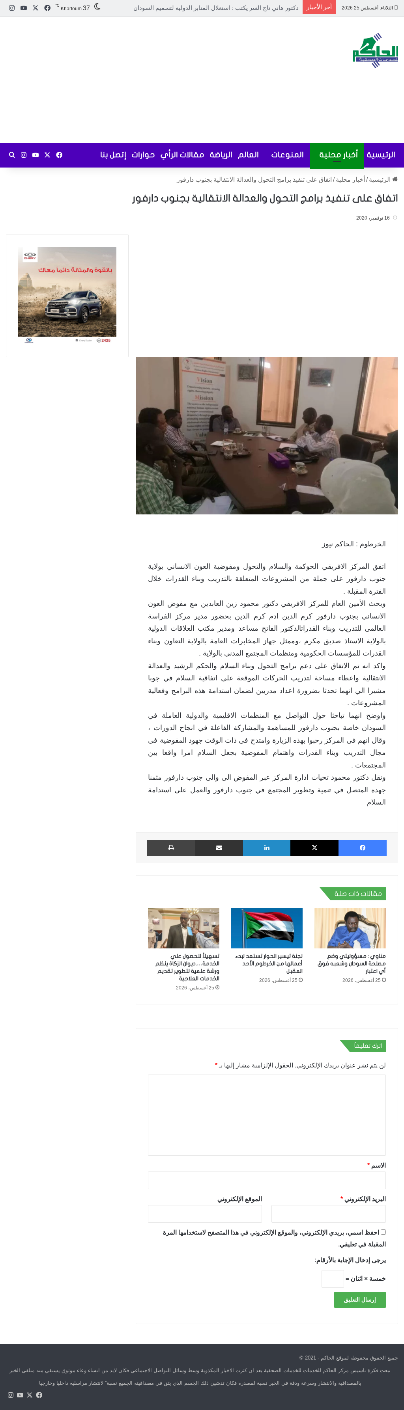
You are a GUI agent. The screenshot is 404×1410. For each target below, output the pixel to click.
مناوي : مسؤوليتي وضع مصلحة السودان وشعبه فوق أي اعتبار (223, 7)
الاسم (376, 1165)
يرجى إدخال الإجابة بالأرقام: (350, 1260)
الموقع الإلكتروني (240, 1199)
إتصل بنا (113, 155)
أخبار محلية (339, 155)
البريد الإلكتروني (363, 1199)
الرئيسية (381, 155)
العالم (248, 155)
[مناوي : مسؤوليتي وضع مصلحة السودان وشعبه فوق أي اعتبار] (350, 928)
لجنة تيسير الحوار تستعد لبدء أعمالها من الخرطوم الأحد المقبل (269, 963)
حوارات (143, 155)
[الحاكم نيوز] (375, 50)
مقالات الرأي (182, 155)
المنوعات (287, 155)
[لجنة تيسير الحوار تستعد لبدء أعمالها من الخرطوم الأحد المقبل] (267, 928)
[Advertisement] (135, 80)
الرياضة (221, 155)
